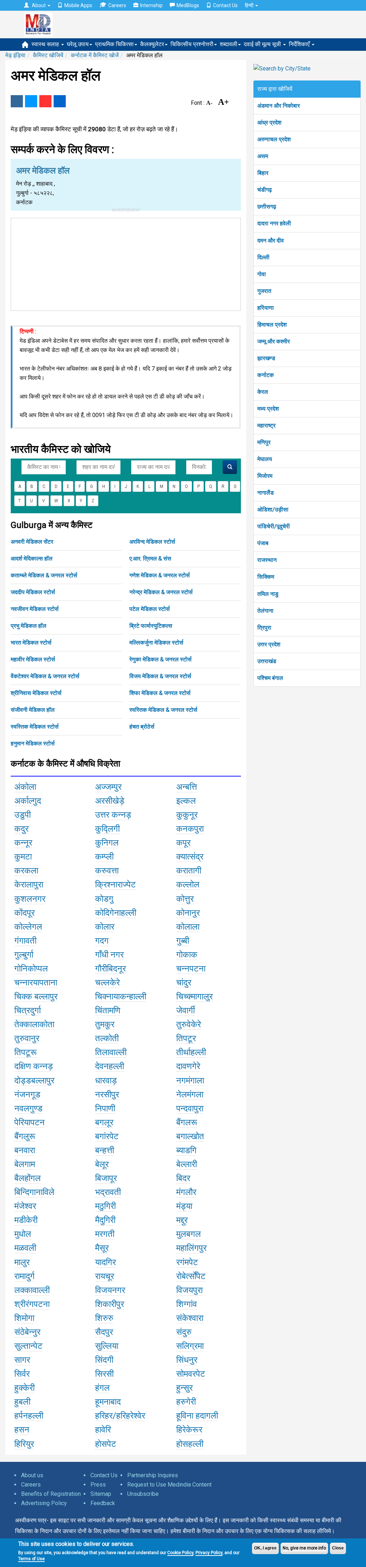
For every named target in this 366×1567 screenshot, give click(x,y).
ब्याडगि (186, 1150)
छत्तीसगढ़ (266, 206)
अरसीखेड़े (109, 801)
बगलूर (104, 1122)
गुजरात (264, 291)
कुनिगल (107, 843)
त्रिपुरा (264, 627)
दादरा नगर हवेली (274, 223)
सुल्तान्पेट (28, 1346)
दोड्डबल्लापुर (34, 1081)
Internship (151, 5)
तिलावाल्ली (111, 1052)
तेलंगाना (265, 610)
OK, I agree (265, 1548)
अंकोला (25, 787)
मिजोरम (264, 475)
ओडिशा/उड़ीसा (272, 509)
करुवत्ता (107, 871)
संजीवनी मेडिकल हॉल (33, 709)
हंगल (102, 1388)
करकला (26, 871)
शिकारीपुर (109, 1304)
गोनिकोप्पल (31, 969)
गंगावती (25, 941)
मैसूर (102, 1248)
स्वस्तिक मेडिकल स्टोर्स (35, 726)
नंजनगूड (27, 1094)
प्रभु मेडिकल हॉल (28, 625)
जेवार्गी (185, 1010)
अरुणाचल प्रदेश (274, 139)
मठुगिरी (105, 1206)
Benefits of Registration (51, 1493)
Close (338, 1548)
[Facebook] (17, 101)
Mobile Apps (78, 5)
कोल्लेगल (28, 927)
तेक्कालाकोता (34, 1024)
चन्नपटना (191, 969)
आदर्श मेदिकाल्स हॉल (32, 558)
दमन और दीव (270, 240)
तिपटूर (186, 1038)
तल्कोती (107, 1038)
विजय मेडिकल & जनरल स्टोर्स (160, 676)
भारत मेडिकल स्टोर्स (31, 642)
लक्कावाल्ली (32, 1290)
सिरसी (104, 1374)
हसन (21, 1430)
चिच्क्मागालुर (194, 996)
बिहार (262, 173)
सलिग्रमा (190, 1346)
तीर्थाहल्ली (191, 1052)
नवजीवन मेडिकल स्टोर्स (35, 609)
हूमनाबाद (108, 1402)
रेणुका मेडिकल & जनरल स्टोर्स (160, 659)
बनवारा (24, 1150)
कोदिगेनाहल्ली (115, 913)
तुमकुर (104, 1024)
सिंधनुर (186, 1360)
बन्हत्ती (104, 1150)
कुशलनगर (29, 899)
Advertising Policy (44, 1503)
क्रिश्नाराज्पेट (115, 885)
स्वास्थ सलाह (45, 44)
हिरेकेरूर (189, 1430)
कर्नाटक (265, 375)
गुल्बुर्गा (23, 955)
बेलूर (102, 1164)
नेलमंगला (189, 1094)
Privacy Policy (209, 1552)
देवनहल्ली (109, 1066)
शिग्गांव (186, 1304)
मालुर (22, 1262)
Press (98, 1484)
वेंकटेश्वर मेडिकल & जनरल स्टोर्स (45, 676)
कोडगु (104, 899)
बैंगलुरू (24, 1136)
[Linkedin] (60, 101)
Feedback (102, 1503)
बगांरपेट (107, 1136)
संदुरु (184, 1332)
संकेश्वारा (189, 1318)
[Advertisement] (125, 263)
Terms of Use (31, 1558)
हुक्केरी (24, 1388)
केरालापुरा (28, 885)
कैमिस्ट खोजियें (48, 55)
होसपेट (105, 1444)
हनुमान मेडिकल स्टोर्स (33, 743)
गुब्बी (182, 941)
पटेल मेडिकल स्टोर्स (149, 609)
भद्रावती (108, 1192)
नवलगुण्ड (28, 1108)
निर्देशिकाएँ (300, 44)
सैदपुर (104, 1332)
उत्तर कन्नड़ (113, 815)
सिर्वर (22, 1374)
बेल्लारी (186, 1164)
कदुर (21, 829)
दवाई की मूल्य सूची (263, 44)
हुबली (22, 1402)
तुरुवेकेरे (188, 1024)
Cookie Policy (180, 1552)
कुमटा (23, 857)
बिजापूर (106, 1178)
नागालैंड (265, 492)
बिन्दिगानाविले (34, 1192)
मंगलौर (186, 1192)
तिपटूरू (25, 1052)
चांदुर (183, 983)
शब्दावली (228, 44)
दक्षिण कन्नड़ (33, 1066)
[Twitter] (31, 101)
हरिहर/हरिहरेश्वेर (120, 1416)
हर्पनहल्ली (28, 1416)
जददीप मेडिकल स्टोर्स (33, 592)
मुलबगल (188, 1234)
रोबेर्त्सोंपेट (191, 1276)
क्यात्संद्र (189, 857)
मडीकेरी (26, 1220)
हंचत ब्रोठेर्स (141, 726)
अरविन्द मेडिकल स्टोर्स (152, 541)
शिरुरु (104, 1318)
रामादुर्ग (24, 1276)
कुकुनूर (187, 815)
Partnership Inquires (152, 1475)
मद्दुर (182, 1220)
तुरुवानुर (26, 1038)
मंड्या (184, 1206)
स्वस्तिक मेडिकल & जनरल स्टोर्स (163, 709)
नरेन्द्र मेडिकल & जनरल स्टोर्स (161, 592)
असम (262, 156)
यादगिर (105, 1262)
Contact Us (225, 5)
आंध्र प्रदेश (269, 122)
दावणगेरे (188, 1066)
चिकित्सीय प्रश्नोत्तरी (191, 44)
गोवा (261, 274)
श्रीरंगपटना (32, 1304)
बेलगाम (24, 1164)
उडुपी (22, 815)
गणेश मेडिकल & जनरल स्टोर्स (159, 575)
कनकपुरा (190, 829)
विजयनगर (110, 1290)
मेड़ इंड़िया (15, 55)
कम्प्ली (104, 857)
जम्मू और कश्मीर (273, 341)
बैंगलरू (186, 1122)
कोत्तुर (185, 899)
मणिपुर (264, 442)
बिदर (183, 1178)
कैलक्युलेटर (152, 44)
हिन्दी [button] (249, 5)
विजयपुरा (189, 1290)
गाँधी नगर (109, 955)
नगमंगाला (190, 1081)
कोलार (104, 927)
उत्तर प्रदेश (268, 644)
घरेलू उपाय (78, 44)
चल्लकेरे (107, 983)
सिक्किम (265, 576)
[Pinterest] (45, 101)
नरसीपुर (107, 1094)
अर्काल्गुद (27, 801)
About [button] (39, 5)
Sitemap (100, 1493)
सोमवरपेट (190, 1374)
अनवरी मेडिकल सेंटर (32, 541)
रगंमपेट (187, 1262)
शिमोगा (24, 1318)
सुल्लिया (106, 1346)
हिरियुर (24, 1444)
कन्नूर (23, 843)
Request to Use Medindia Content (169, 1484)
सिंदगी (104, 1360)
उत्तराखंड (266, 661)
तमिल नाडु (267, 594)
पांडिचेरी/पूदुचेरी (273, 526)
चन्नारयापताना (35, 983)
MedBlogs (188, 5)
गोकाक (186, 955)
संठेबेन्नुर (27, 1332)
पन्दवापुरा (189, 1108)
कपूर (183, 843)
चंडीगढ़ (264, 189)
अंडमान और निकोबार (278, 105)
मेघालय (264, 459)
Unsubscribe (143, 1493)
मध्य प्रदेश (268, 408)
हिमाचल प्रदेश (272, 324)
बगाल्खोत (190, 1136)
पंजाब (262, 543)
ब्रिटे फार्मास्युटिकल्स (150, 625)
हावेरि (103, 1430)
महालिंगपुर (191, 1248)
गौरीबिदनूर (110, 969)
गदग (102, 941)
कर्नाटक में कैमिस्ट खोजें (95, 55)
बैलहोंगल (27, 1178)
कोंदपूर (24, 913)
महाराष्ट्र (266, 425)
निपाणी (105, 1108)
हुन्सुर (184, 1388)
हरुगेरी (186, 1402)
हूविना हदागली (197, 1416)
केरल (262, 391)
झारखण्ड (266, 358)
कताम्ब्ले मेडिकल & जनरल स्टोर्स (44, 575)
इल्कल (186, 801)
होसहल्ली (189, 1444)
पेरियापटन (29, 1122)
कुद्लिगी (107, 829)
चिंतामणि (107, 1010)
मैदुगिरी (105, 1220)
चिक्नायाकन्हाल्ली (120, 996)
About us (32, 1475)
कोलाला (187, 927)
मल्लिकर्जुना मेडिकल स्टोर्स (156, 642)
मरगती (104, 1234)
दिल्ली (263, 257)
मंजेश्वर (25, 1206)
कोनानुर (188, 913)
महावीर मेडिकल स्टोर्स (33, 659)
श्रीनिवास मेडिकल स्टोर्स (36, 693)
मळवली (25, 1248)
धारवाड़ (106, 1081)
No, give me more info (304, 1548)
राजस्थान (267, 560)
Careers (117, 5)
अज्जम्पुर (108, 787)
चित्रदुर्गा (27, 1010)
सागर (22, 1360)
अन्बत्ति (186, 787)
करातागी (188, 871)
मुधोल (22, 1234)
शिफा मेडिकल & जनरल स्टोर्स (160, 693)
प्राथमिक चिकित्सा (114, 44)
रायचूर (104, 1276)
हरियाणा (265, 307)
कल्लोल (187, 885)
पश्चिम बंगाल (270, 678)
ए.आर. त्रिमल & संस (150, 558)
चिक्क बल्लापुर (36, 996)
